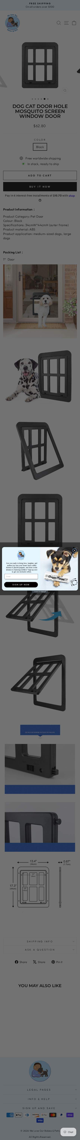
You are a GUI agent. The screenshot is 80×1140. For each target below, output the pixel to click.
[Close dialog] (74, 550)
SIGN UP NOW (20, 585)
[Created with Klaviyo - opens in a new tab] (40, 592)
